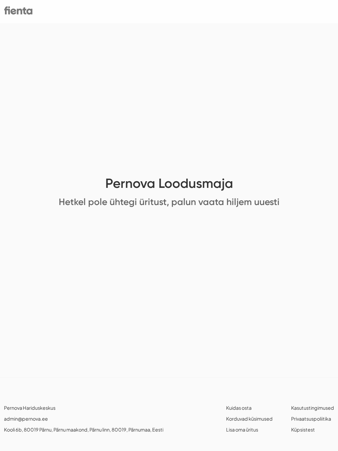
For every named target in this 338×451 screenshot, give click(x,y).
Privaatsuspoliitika (311, 419)
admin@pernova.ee (26, 419)
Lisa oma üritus (242, 430)
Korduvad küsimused (249, 419)
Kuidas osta (239, 408)
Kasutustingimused (312, 408)
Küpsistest (303, 430)
